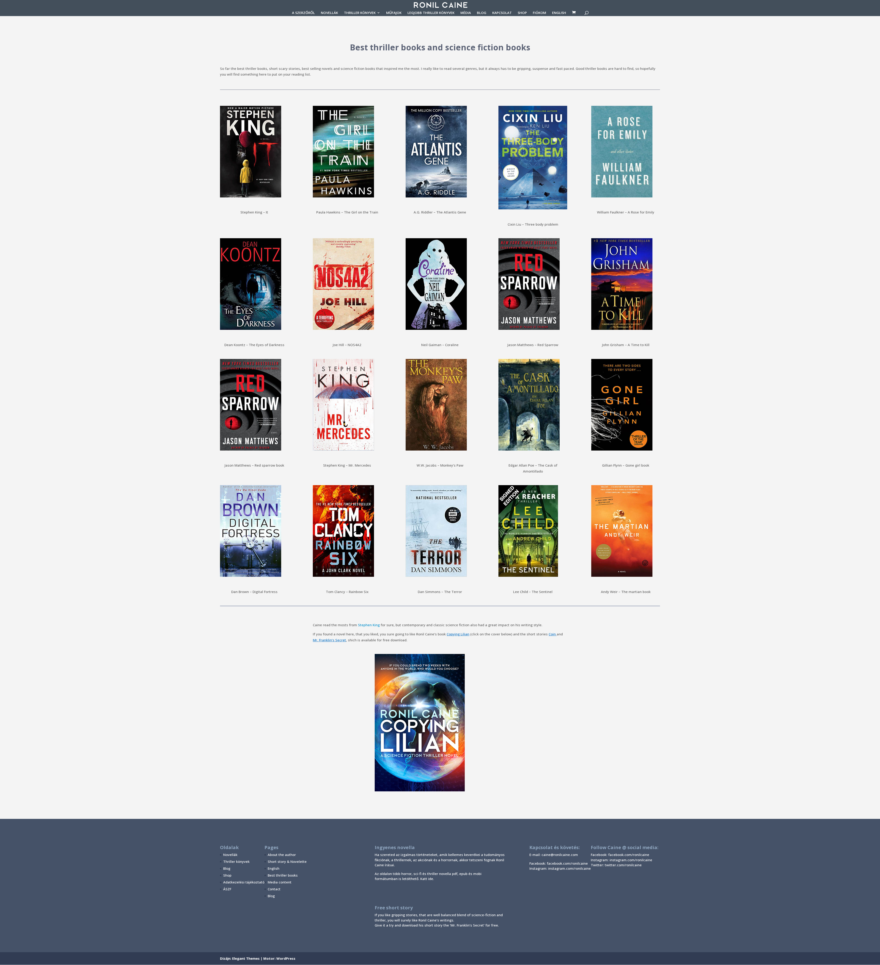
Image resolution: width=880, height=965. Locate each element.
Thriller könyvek (236, 861)
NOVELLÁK (329, 13)
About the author (282, 854)
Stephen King (369, 625)
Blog (226, 868)
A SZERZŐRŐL (303, 13)
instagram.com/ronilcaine (631, 860)
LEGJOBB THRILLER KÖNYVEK (430, 13)
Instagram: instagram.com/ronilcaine (560, 868)
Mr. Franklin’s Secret (329, 640)
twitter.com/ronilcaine (623, 865)
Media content (280, 882)
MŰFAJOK (394, 13)
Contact (274, 889)
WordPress (285, 958)
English (273, 868)
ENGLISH (559, 13)
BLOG (481, 13)
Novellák (230, 854)
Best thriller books (283, 875)
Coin (552, 634)
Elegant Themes (246, 958)
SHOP (522, 13)
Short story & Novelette (287, 861)
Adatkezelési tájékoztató (243, 882)
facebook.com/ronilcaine (628, 854)
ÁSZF (227, 889)
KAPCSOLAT (502, 13)
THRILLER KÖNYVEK (360, 13)
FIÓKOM (539, 13)
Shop (227, 875)
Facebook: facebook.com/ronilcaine (558, 863)
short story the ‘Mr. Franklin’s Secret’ (454, 925)
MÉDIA (465, 13)
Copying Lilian (458, 634)
